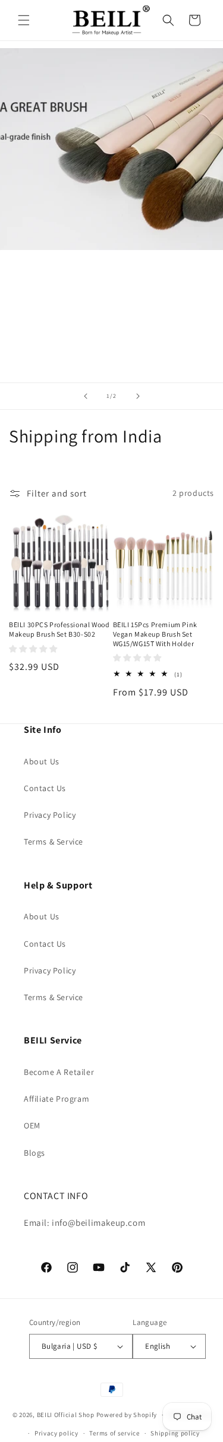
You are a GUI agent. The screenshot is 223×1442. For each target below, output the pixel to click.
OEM (32, 1125)
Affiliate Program (56, 1098)
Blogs (34, 1152)
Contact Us (45, 788)
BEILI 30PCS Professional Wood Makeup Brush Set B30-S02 (59, 629)
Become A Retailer (59, 1072)
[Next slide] (138, 396)
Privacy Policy (50, 814)
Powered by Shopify (127, 1415)
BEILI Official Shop (66, 1415)
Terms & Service (53, 841)
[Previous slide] (86, 396)
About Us (41, 761)
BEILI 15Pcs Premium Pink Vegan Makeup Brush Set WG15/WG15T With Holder (155, 633)
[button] (24, 20)
